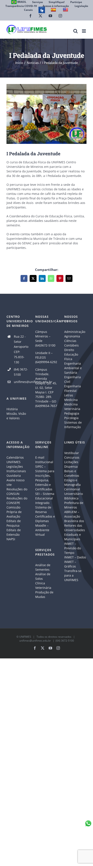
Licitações (71, 462)
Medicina (71, 400)
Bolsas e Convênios (71, 473)
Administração (74, 332)
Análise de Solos (42, 576)
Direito (69, 350)
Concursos (71, 457)
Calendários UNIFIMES (15, 459)
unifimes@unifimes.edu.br (21, 382)
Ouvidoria (13, 476)
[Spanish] (54, 9)
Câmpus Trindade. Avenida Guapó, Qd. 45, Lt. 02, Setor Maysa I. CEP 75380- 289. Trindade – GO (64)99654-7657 (46, 387)
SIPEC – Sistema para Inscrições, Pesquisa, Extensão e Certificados (44, 477)
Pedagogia (71, 413)
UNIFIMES (25, 637)
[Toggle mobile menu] (84, 31)
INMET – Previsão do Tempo (72, 548)
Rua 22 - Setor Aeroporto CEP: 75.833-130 (21, 349)
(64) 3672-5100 (21, 372)
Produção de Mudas (44, 594)
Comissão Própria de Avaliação (14, 511)
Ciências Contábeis (71, 343)
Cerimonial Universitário (73, 491)
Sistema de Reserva (43, 509)
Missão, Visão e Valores (16, 416)
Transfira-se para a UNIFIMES (73, 575)
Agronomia (72, 336)
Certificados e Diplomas (45, 518)
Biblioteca (71, 498)
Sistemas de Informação (73, 424)
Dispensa (71, 466)
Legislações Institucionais (16, 468)
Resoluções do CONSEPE (16, 500)
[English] (66, 9)
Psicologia (71, 418)
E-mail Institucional (44, 459)
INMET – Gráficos (70, 564)
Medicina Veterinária (72, 406)
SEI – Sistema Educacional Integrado (44, 498)
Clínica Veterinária (43, 585)
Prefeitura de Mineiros (73, 505)
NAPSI (11, 539)
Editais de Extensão (13, 532)
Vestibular (71, 453)
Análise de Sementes (42, 567)
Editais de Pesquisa (13, 523)
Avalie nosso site (15, 482)
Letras (68, 395)
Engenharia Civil (72, 379)
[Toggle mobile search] (75, 31)
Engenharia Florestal (72, 388)
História (12, 409)
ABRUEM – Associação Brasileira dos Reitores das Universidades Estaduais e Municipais (74, 525)
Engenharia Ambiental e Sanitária (73, 368)
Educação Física (71, 356)
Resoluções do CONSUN (16, 491)
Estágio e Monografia (72, 482)
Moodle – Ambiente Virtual (42, 530)
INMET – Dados (75, 557)
